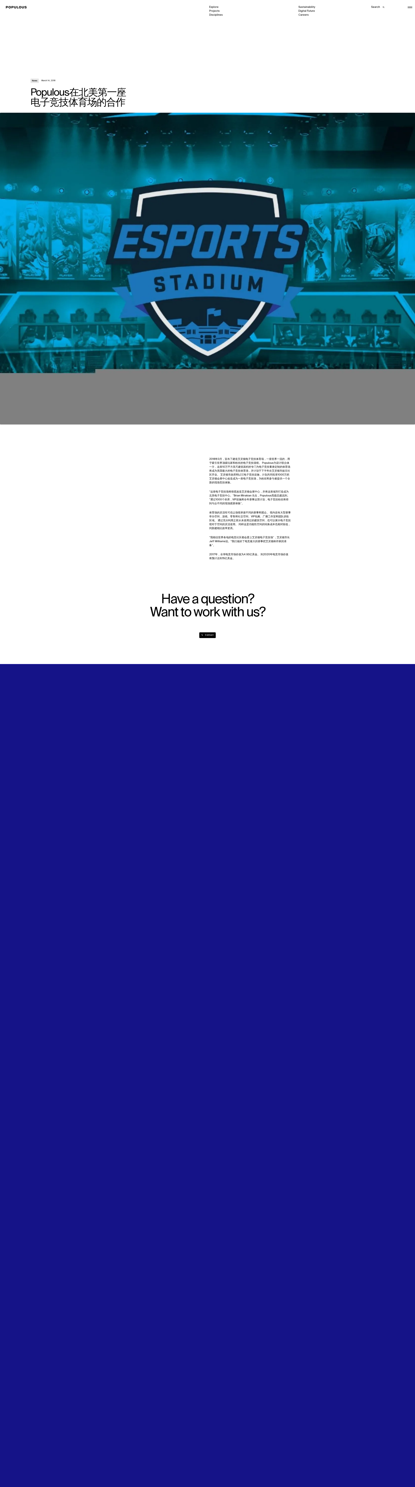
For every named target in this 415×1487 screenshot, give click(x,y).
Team (123, 742)
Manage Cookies (309, 1473)
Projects (214, 11)
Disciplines (216, 15)
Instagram (351, 738)
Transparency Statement (224, 1473)
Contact (214, 750)
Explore (214, 7)
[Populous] (17, 7)
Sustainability (306, 7)
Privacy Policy (38, 1473)
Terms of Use (128, 1473)
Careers (303, 15)
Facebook (304, 742)
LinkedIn (303, 738)
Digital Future (306, 11)
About (123, 738)
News (34, 81)
